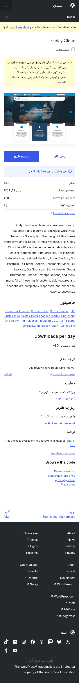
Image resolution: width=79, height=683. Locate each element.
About (71, 533)
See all (8, 373)
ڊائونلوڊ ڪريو (21, 156)
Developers (67, 578)
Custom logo (12, 315)
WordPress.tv (64, 584)
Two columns (67, 325)
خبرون (55, 320)
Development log (64, 471)
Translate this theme (63, 453)
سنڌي (63, 632)
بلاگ (73, 311)
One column (12, 320)
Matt (70, 603)
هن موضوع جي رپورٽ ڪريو (60, 422)
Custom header (59, 311)
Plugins (33, 546)
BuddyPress (65, 616)
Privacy (70, 553)
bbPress (67, 609)
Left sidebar (68, 320)
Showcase (31, 533)
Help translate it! (16, 27)
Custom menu (29, 315)
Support (70, 571)
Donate (31, 578)
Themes (70, 16)
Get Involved (29, 565)
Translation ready (47, 325)
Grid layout (68, 315)
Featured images (49, 315)
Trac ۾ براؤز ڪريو (65, 480)
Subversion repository (61, 475)
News (71, 539)
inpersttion (62, 49)
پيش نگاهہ (59, 156)
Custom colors (40, 311)
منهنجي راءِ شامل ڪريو (62, 373)
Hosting (70, 546)
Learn (71, 565)
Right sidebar (29, 320)
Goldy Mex (39, 171)
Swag (32, 584)
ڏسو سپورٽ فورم (65, 398)
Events (33, 571)
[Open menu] (6, 5)
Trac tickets (68, 484)
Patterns (32, 553)
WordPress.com (62, 596)
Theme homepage (64, 213)
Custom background (17, 311)
